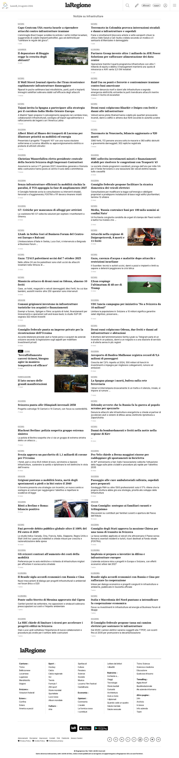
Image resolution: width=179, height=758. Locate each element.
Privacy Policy (25, 741)
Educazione (142, 670)
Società (81, 677)
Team (139, 712)
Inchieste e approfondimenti (114, 676)
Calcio (51, 670)
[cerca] (127, 5)
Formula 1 (52, 683)
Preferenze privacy (55, 741)
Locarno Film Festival (87, 683)
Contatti (52, 738)
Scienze (81, 673)
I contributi (82, 712)
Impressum (43, 738)
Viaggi (110, 679)
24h (138, 698)
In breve (140, 705)
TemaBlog (142, 679)
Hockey (51, 667)
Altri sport (52, 687)
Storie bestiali (113, 686)
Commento (83, 701)
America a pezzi (26, 708)
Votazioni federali (26, 692)
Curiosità (111, 689)
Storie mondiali (54, 690)
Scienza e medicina (145, 667)
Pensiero (82, 670)
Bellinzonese (24, 670)
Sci (49, 677)
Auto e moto (112, 696)
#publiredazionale (144, 686)
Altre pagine (143, 695)
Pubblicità (65, 738)
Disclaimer (34, 738)
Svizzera (23, 689)
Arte (50, 709)
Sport (51, 663)
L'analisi (81, 705)
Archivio (140, 701)
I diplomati (111, 699)
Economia (83, 692)
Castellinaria (83, 687)
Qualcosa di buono (145, 673)
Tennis (51, 680)
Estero (22, 698)
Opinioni (82, 698)
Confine (22, 701)
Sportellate (53, 693)
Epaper (157, 5)
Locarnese (23, 673)
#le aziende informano (146, 689)
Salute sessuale (114, 709)
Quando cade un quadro (118, 702)
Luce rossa (53, 697)
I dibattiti (111, 667)
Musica (81, 680)
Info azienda (142, 708)
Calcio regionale (55, 673)
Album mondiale (55, 700)
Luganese (23, 677)
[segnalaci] (137, 5)
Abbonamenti (23, 738)
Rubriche (112, 673)
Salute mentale (113, 706)
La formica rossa (85, 708)
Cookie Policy (39, 741)
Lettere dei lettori (114, 663)
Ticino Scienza (143, 663)
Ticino (22, 667)
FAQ (58, 738)
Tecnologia (112, 682)
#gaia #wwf (142, 682)
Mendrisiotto (24, 680)
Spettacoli (82, 663)
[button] (109, 739)
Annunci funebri (76, 738)
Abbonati (146, 5)
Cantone (23, 663)
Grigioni (22, 683)
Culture (52, 706)
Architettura (112, 692)
